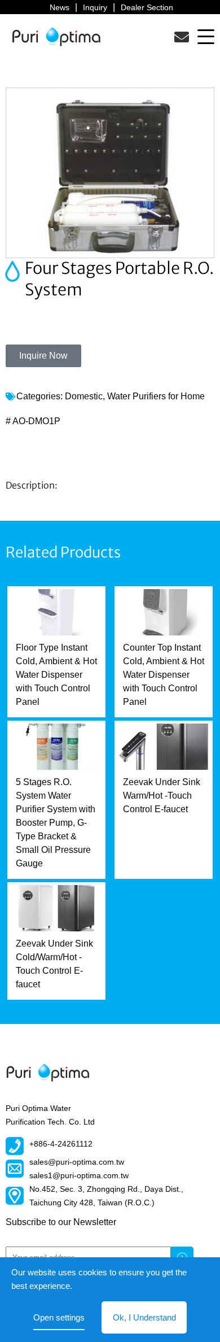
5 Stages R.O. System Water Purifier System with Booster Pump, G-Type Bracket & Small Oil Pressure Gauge (55, 822)
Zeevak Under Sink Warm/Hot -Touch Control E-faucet (161, 795)
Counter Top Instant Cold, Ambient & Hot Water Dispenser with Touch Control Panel (163, 675)
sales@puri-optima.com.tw (76, 1161)
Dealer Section (147, 7)
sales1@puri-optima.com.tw (79, 1175)
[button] (205, 36)
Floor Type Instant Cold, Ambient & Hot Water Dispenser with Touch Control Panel (56, 675)
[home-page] (56, 36)
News (59, 7)
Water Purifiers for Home (156, 396)
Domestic (84, 396)
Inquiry (95, 7)
